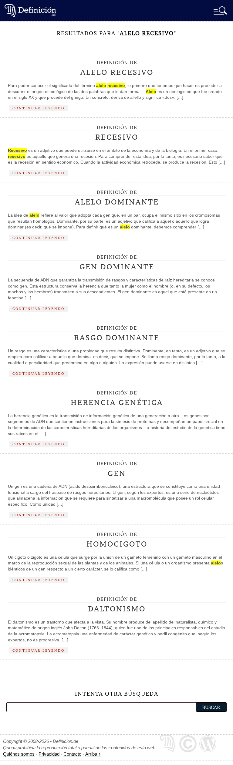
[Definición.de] (30, 10)
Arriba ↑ (93, 754)
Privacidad (49, 754)
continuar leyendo (38, 108)
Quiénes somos (19, 754)
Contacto (72, 754)
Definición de (117, 68)
